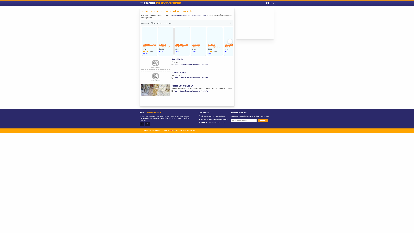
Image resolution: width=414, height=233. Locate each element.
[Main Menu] (142, 3)
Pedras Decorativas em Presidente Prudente (189, 15)
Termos (142, 130)
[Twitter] (147, 124)
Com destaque (214, 122)
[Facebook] (142, 124)
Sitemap (158, 130)
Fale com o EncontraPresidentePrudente (214, 119)
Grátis (223, 122)
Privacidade (150, 130)
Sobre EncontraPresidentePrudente (213, 116)
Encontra (162, 3)
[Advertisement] (253, 23)
